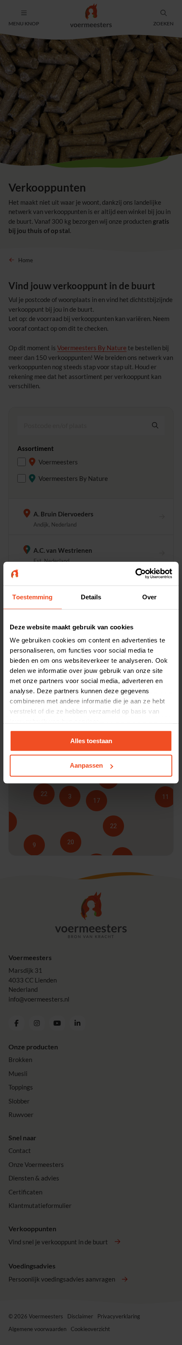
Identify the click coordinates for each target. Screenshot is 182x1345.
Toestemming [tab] (32, 597)
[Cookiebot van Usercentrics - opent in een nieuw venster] (135, 573)
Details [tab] (91, 597)
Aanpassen (86, 765)
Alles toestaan (91, 740)
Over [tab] (149, 597)
